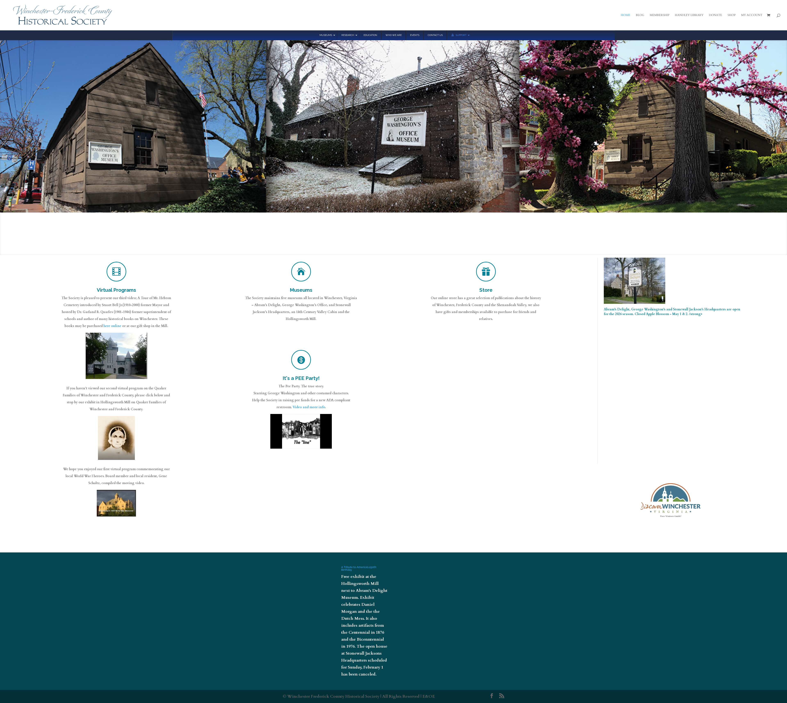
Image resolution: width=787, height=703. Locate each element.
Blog (640, 15)
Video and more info (309, 407)
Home (625, 15)
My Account (751, 15)
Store (485, 290)
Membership (659, 15)
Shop (732, 15)
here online (112, 326)
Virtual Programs (116, 290)
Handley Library (689, 15)
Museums (301, 290)
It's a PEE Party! (301, 378)
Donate (715, 15)
